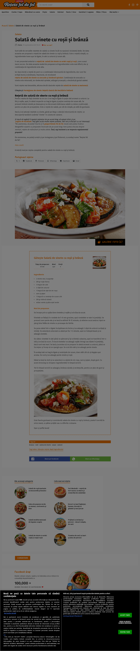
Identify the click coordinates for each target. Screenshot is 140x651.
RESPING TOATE (125, 632)
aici (5, 635)
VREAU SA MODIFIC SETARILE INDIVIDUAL (125, 622)
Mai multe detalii (10, 613)
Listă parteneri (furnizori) (72, 616)
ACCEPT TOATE (125, 615)
